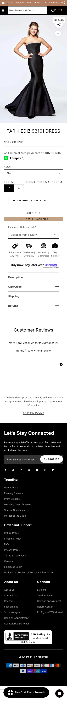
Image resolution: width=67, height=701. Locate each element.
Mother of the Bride (15, 515)
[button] (33, 350)
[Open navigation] (4, 10)
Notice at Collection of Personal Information (28, 572)
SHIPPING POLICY (33, 412)
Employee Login (13, 566)
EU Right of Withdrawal (50, 612)
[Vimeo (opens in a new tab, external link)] (53, 469)
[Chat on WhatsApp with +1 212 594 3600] (63, 2)
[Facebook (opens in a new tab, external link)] (5, 469)
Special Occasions (14, 510)
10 (9, 188)
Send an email (45, 595)
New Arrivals (11, 487)
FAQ (6, 544)
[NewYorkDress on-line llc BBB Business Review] (28, 632)
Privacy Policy (12, 549)
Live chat (42, 589)
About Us (9, 589)
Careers (8, 561)
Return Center (45, 606)
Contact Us (10, 595)
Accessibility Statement (17, 623)
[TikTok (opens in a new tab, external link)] (45, 469)
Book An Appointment (16, 617)
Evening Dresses (13, 493)
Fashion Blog (11, 606)
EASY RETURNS (52, 3)
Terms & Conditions (15, 555)
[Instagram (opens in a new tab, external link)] (21, 469)
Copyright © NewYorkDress (33, 656)
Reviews (8, 600)
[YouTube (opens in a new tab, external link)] (37, 469)
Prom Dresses (12, 498)
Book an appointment (49, 600)
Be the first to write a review (33, 350)
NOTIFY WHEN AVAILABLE (33, 218)
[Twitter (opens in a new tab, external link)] (13, 469)
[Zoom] (58, 34)
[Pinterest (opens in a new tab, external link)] (29, 469)
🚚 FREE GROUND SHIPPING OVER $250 (25, 3)
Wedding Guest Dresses (17, 504)
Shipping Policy (12, 538)
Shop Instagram (13, 612)
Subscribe (51, 459)
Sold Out (33, 213)
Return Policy (11, 532)
